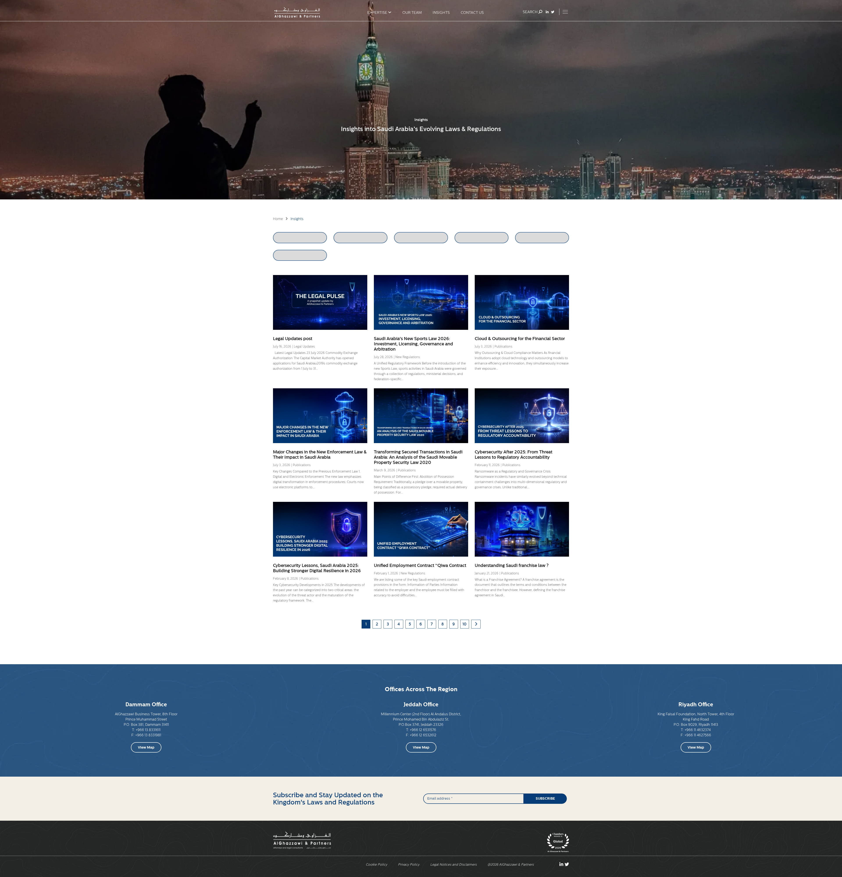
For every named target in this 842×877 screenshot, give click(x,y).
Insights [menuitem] (441, 13)
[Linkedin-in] (547, 12)
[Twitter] (552, 12)
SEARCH (531, 12)
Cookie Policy (376, 864)
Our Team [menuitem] (412, 13)
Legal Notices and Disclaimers (453, 864)
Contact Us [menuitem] (472, 13)
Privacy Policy (408, 864)
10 (464, 624)
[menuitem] (375, 13)
